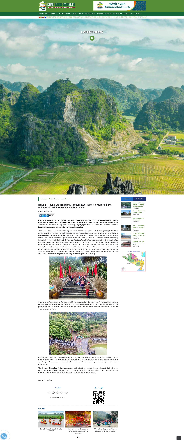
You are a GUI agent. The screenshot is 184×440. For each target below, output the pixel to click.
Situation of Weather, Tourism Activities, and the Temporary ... (138, 204)
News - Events (54, 199)
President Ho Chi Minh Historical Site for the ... (138, 243)
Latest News (65, 199)
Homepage (43, 199)
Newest (127, 199)
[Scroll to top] (179, 438)
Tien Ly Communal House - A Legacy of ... (138, 227)
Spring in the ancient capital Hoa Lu (51, 429)
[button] (77, 437)
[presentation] (39, 421)
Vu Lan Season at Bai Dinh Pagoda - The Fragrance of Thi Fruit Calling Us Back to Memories (104, 17)
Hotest (139, 199)
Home (41, 14)
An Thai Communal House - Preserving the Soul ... (138, 235)
